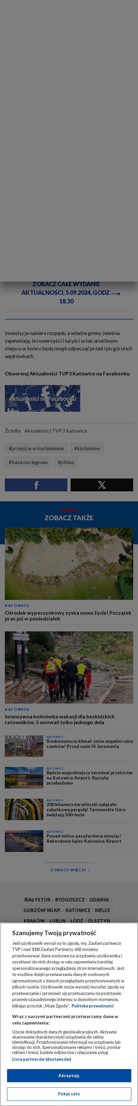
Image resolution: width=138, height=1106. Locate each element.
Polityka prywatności (93, 1005)
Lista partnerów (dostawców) (41, 1059)
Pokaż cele (69, 1093)
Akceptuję (68, 1075)
